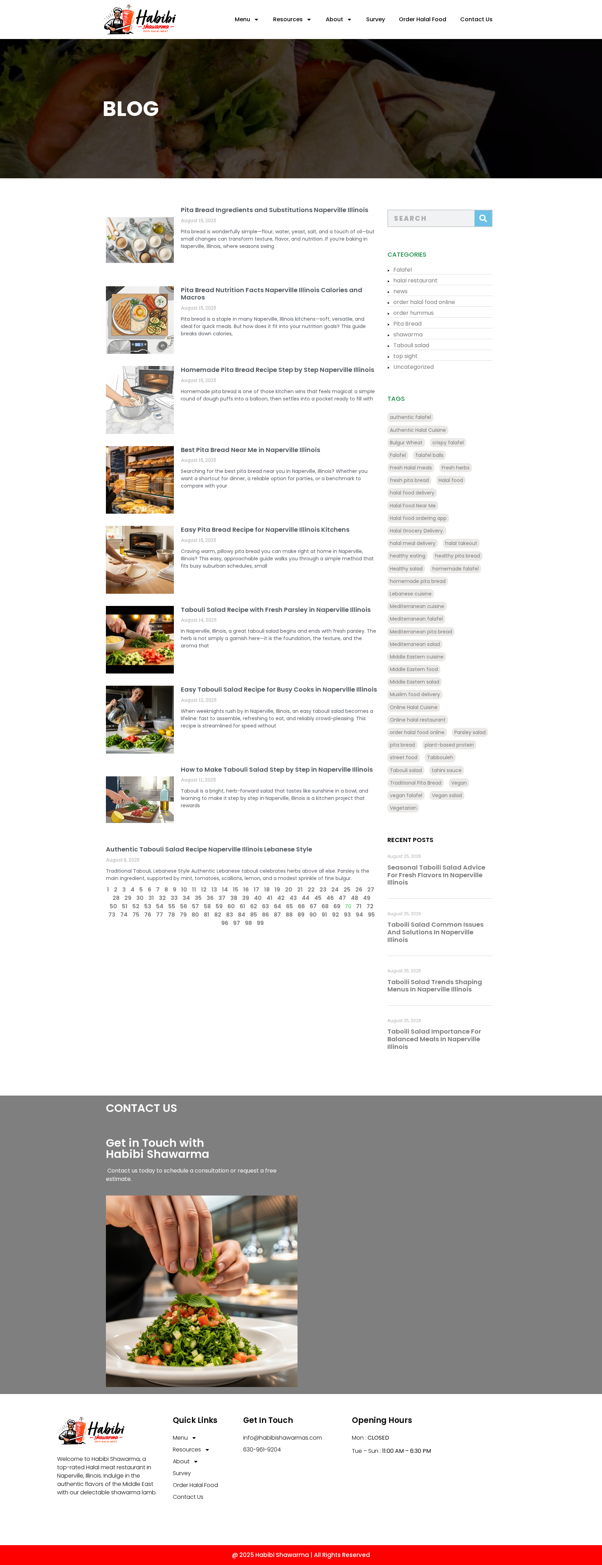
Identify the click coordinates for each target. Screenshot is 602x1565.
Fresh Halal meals (411, 467)
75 (135, 915)
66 (301, 906)
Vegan (459, 782)
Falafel (402, 270)
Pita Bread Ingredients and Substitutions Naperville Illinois (274, 209)
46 (330, 898)
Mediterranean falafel (416, 618)
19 (277, 890)
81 (206, 915)
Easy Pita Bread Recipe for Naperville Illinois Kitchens (265, 529)
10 (184, 890)
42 (281, 898)
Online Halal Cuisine (414, 707)
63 (265, 906)
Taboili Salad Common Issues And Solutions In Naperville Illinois (435, 932)
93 (347, 915)
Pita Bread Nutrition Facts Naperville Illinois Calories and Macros (271, 294)
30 (140, 898)
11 (194, 890)
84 (241, 915)
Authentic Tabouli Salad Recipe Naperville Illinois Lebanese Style (209, 849)
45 (318, 898)
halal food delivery (412, 492)
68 (325, 906)
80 (195, 915)
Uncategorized (413, 367)
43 (293, 898)
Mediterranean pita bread (421, 631)
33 (174, 898)
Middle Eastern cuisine (416, 656)
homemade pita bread (418, 581)
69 (336, 906)
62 (253, 906)
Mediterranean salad (415, 644)
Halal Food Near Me (413, 505)
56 (183, 906)
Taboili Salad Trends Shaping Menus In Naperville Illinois (434, 986)
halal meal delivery (412, 543)
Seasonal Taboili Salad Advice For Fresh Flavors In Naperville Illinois (436, 875)
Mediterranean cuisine (417, 606)
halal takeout (461, 543)
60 (231, 906)
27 (370, 890)
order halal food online (424, 302)
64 (277, 906)
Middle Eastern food (414, 669)
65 (289, 906)
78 (171, 915)
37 (221, 898)
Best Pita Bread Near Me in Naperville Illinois (250, 449)
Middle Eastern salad (414, 681)
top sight (405, 356)
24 (335, 890)
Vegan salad (447, 795)
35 (198, 898)
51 (125, 906)
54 (159, 906)
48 (354, 898)
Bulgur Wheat (406, 442)
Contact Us (476, 19)
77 (159, 915)
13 (214, 890)
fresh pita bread (409, 480)
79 (183, 915)
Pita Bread (407, 324)
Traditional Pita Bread (415, 782)
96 (224, 923)
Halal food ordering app (418, 518)
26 (358, 890)
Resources (288, 19)
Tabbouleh (440, 757)
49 (366, 898)
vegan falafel (406, 795)
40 (258, 898)
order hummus (413, 313)
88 (289, 915)
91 (324, 915)
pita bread (402, 744)
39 (245, 898)
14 (225, 890)
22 (311, 890)
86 (265, 915)
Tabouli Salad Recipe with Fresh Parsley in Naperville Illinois (276, 609)
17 (256, 890)
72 (369, 906)
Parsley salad (470, 732)
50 (113, 906)
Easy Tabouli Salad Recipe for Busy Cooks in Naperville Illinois (279, 689)
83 (229, 915)
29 (127, 898)
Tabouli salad (411, 345)
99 (260, 923)
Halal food (451, 480)
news (400, 291)
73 (111, 915)
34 (186, 898)
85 (253, 915)
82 (217, 915)
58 (207, 906)
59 (219, 906)
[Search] (483, 218)
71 (359, 906)
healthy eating (407, 555)
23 (322, 890)
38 (233, 898)
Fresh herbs (456, 467)
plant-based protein (449, 744)
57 (195, 906)
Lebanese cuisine (411, 593)
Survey (375, 19)
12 (204, 890)
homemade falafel (455, 568)
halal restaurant (415, 281)
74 (124, 915)
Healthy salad (406, 568)
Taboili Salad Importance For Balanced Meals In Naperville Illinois (434, 1039)
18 (267, 890)
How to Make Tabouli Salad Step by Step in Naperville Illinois (277, 769)
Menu (242, 19)
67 (313, 906)
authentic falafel (410, 417)
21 (300, 890)
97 (236, 923)
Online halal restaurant (418, 719)
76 (147, 915)
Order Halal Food (422, 19)
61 (242, 906)
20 (288, 890)
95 (371, 915)
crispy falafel (448, 442)
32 (162, 898)
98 (248, 923)
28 (116, 898)
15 (235, 890)
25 (347, 890)
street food (403, 757)
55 (171, 906)
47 (342, 898)
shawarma (408, 334)
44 (305, 898)
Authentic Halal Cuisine (418, 430)
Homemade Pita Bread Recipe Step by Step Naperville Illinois (277, 369)
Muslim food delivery (415, 694)
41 (269, 898)
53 (147, 906)
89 (301, 915)
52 (135, 906)
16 (246, 890)
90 (313, 915)
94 (359, 915)
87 (277, 915)
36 (210, 898)
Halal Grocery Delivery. (417, 530)
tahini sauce (447, 770)
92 (335, 915)
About (334, 19)
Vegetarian (403, 807)
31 (151, 898)
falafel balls (429, 455)
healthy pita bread (457, 555)
